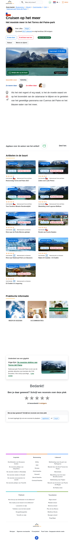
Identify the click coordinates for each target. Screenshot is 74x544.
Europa (37, 468)
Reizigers (12, 531)
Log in (56, 418)
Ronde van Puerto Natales (47, 232)
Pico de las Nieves (52, 509)
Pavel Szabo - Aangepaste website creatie (52, 531)
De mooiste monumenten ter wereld (16, 478)
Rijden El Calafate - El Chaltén (48, 258)
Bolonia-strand (52, 505)
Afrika (37, 462)
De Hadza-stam (57, 487)
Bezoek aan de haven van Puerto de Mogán (58, 483)
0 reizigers (43, 403)
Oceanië (37, 474)
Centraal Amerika (37, 480)
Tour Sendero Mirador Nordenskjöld (18, 206)
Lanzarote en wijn (21, 505)
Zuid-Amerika (9, 178)
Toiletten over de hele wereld (21, 509)
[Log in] (44, 146)
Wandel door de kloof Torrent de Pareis (58, 467)
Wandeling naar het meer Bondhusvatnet (57, 475)
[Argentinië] (15, 230)
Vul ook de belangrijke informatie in (59, 309)
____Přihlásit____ (50, 2)
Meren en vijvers (21, 42)
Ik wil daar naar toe (25, 37)
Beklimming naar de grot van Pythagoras (58, 463)
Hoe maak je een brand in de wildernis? (21, 502)
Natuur (9, 42)
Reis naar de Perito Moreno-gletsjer (18, 232)
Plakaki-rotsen (52, 502)
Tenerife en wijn (21, 515)
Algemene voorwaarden (23, 531)
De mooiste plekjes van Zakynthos (16, 467)
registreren (45, 418)
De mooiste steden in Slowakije (16, 471)
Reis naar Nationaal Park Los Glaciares (19, 258)
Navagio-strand (52, 515)
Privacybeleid (35, 531)
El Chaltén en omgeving (14, 283)
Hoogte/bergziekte (21, 512)
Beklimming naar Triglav (57, 479)
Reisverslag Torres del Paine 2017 (17, 180)
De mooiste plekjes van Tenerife (16, 483)
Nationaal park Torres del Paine (24, 178)
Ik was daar (11, 37)
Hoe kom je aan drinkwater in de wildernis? (21, 499)
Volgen (27, 28)
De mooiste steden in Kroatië (16, 475)
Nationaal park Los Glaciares (24, 229)
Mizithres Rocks (52, 512)
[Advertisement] (39, 124)
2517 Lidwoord (27, 31)
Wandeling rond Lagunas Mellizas (49, 206)
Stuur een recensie (44, 37)
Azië (37, 465)
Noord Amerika (37, 477)
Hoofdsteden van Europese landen (16, 463)
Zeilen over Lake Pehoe (46, 180)
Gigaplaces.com (10, 2)
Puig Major (52, 518)
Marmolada (57, 471)
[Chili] (15, 178)
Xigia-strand (52, 499)
